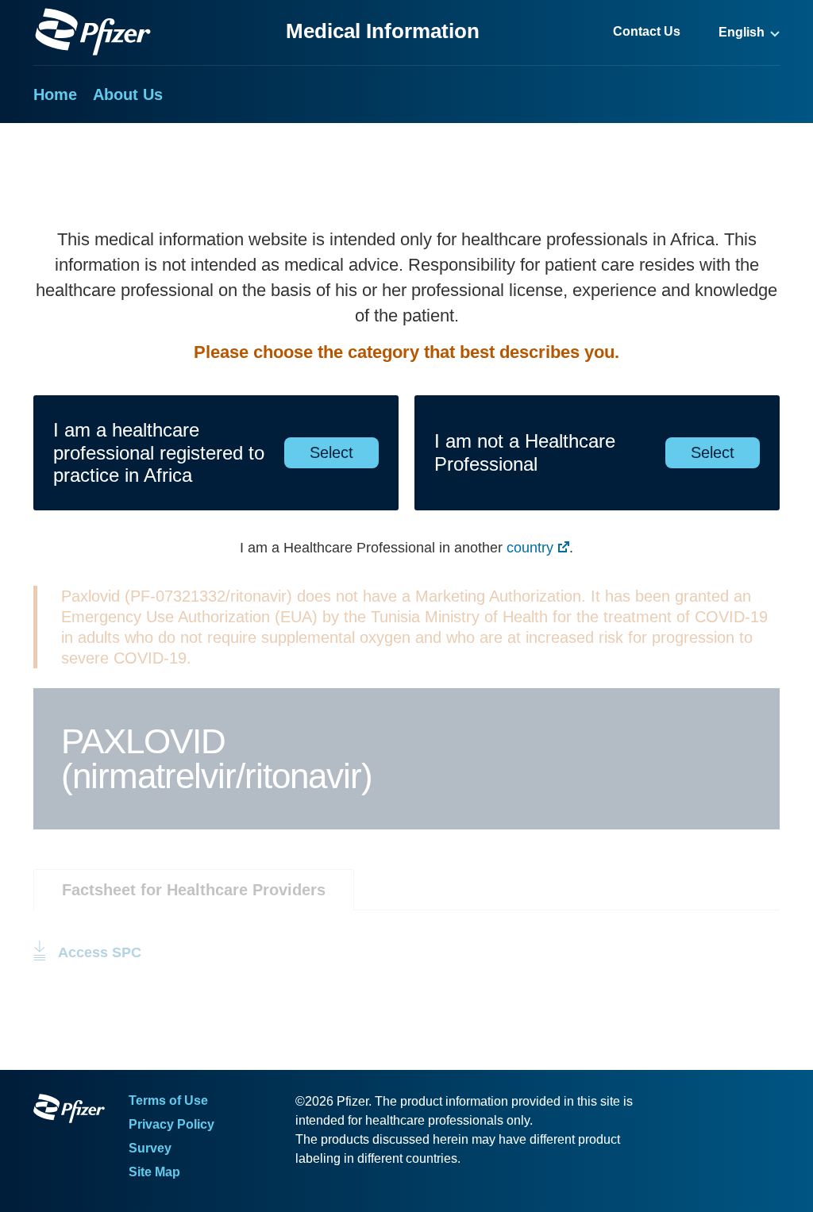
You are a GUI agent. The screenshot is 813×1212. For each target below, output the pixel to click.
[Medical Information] (92, 32)
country (530, 548)
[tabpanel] (406, 936)
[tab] (193, 889)
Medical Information (383, 31)
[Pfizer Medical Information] (69, 1111)
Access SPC (99, 952)
